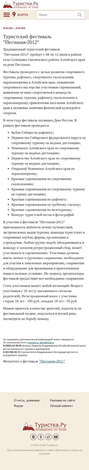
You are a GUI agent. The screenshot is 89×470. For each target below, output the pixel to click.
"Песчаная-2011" (52, 361)
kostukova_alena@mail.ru (41, 342)
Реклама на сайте (62, 400)
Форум (18, 406)
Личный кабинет (61, 406)
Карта (23, 14)
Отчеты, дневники (27, 400)
